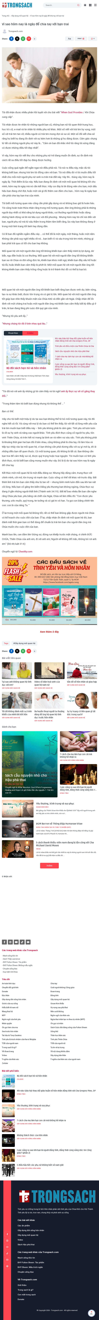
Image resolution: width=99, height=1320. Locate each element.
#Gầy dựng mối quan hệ (24, 643)
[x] (17, 38)
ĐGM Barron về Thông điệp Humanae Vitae (59, 823)
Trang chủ (5, 16)
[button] (79, 48)
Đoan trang (55, 991)
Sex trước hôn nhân (10, 1031)
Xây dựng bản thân (58, 1055)
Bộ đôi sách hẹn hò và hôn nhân (26, 368)
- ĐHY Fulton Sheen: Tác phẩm (14, 962)
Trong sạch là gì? (9, 1047)
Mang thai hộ (7, 1011)
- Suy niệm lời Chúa (10, 972)
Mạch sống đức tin (26, 1258)
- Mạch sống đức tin (10, 956)
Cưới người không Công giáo (63, 987)
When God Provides (72, 112)
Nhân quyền (7, 1023)
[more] (34, 38)
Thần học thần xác (58, 1035)
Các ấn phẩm (24, 1225)
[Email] (29, 38)
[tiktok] (7, 1253)
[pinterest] (7, 1266)
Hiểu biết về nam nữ (10, 1007)
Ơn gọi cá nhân (57, 1023)
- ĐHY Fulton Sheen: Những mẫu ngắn (17, 965)
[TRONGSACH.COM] (17, 5)
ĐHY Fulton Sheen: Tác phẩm (31, 1262)
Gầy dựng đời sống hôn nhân (72, 760)
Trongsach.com (57, 1310)
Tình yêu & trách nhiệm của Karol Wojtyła (19, 1039)
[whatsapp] (23, 38)
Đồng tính (64, 793)
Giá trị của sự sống (10, 1003)
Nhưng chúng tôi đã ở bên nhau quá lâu (24, 323)
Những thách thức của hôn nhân (32, 1135)
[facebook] (11, 38)
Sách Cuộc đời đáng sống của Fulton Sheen (69, 1027)
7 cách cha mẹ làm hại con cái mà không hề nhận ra (76, 755)
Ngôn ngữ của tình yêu (11, 1019)
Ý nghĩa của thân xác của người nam (65, 1059)
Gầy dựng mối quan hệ (19, 16)
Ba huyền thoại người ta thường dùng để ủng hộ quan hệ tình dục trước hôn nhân (49, 714)
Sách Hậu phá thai (26, 1244)
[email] (7, 1259)
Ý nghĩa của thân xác (10, 1059)
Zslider (30, 333)
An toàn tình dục (8, 984)
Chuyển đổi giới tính (10, 987)
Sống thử (54, 1031)
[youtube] (7, 1247)
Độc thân (5, 995)
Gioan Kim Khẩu (42, 807)
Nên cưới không (57, 1011)
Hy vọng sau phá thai (14, 784)
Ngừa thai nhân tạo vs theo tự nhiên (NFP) (53, 827)
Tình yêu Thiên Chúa (59, 1039)
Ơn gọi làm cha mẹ (10, 1027)
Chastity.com (25, 551)
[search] (78, 5)
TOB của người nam (10, 1043)
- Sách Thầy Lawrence (11, 959)
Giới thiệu (22, 1285)
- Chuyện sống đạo (9, 969)
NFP (3, 1015)
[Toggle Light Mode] (85, 5)
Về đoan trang (8, 1051)
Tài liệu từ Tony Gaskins (12, 1035)
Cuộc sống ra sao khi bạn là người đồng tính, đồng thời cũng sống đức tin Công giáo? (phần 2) (75, 366)
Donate (5, 991)
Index (49, 865)
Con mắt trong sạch (27, 1294)
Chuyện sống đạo (26, 1272)
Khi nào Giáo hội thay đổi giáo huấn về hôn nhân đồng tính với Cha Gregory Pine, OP (74, 339)
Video (38, 849)
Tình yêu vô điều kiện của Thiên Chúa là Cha (74, 346)
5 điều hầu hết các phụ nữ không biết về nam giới (40, 1165)
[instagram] (7, 1240)
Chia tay (54, 984)
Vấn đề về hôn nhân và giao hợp (82, 682)
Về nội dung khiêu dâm (60, 1051)
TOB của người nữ (58, 1043)
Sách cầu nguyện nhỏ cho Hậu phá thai (72, 351)
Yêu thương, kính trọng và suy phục (70, 374)
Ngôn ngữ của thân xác (60, 1015)
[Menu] (90, 5)
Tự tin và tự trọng (57, 1047)
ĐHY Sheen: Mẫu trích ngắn (30, 1267)
